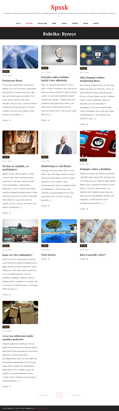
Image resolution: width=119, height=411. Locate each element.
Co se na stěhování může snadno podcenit (17, 337)
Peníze (75, 23)
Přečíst (5, 120)
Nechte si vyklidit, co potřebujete (15, 167)
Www (85, 23)
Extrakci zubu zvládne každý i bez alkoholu (55, 78)
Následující (75, 395)
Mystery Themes (41, 408)
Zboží (95, 23)
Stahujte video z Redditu (95, 169)
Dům (54, 23)
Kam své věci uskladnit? (17, 255)
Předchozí (43, 395)
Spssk (59, 7)
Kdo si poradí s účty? (93, 254)
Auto (18, 23)
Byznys (29, 23)
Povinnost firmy (12, 80)
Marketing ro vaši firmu (56, 166)
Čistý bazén (48, 254)
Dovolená (42, 23)
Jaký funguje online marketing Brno (92, 79)
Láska (64, 23)
